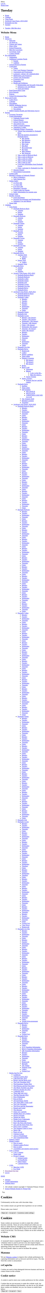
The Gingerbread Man (20, 1137)
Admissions (13, 57)
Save (19, 1291)
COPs (11, 1165)
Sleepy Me (17, 1130)
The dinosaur (17, 1110)
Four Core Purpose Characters (23, 70)
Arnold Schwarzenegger (30, 1021)
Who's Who (13, 46)
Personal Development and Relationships (26, 199)
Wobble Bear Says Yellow (22, 1113)
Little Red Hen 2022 (20, 1078)
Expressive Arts (18, 79)
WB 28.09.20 (30, 391)
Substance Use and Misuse (26, 87)
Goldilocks (17, 1075)
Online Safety (13, 181)
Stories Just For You (15, 1073)
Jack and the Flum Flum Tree (23, 1125)
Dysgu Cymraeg (18, 1156)
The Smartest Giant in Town (22, 1128)
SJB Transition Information (31, 1051)
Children (8, 17)
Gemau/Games (22, 1158)
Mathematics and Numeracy (22, 76)
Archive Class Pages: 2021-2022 (24, 273)
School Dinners (18, 120)
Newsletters (13, 103)
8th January (30, 364)
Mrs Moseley (26, 140)
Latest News (13, 100)
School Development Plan (17, 96)
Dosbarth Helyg (18, 253)
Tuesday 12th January (29, 319)
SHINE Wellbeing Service (18, 105)
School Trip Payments (20, 122)
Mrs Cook (25, 144)
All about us (13, 42)
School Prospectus (15, 48)
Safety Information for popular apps (25, 192)
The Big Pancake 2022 (21, 1095)
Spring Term (22, 260)
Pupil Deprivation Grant (17, 90)
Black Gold (25, 367)
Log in (3, 3)
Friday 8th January (28, 330)
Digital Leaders (14, 1141)
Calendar (12, 101)
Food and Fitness (23, 88)
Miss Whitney (26, 151)
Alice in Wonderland (20, 1136)
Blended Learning (28, 401)
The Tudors (25, 1065)
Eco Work (16, 1169)
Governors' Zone (14, 52)
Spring (20, 212)
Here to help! (17, 1147)
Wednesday (25, 306)
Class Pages (9, 19)
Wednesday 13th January (30, 321)
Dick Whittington (19, 1097)
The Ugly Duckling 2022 (21, 1082)
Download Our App (11, 1171)
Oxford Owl (26, 923)
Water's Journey (27, 378)
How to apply (17, 1143)
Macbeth (25, 1064)
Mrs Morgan (26, 142)
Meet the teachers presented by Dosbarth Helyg (28, 135)
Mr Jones (25, 149)
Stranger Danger (18, 170)
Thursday (25, 308)
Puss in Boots (17, 1099)
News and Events (11, 98)
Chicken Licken (18, 1134)
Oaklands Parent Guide (21, 118)
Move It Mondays (19, 177)
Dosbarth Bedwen (19, 216)
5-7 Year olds (17, 185)
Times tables (26, 356)
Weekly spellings (27, 354)
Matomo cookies (11, 1257)
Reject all (4, 1213)
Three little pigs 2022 (20, 1093)
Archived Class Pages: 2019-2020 (16, 21)
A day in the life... (36, 373)
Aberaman (29, 369)
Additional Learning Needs (18, 59)
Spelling (24, 386)
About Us (8, 39)
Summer (20, 214)
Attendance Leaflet (19, 127)
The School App (18, 124)
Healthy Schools (14, 196)
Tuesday (8, 25)
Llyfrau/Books (22, 1160)
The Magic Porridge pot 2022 (23, 1088)
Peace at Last (17, 1132)
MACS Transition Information (32, 1049)
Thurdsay (25, 866)
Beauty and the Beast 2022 (22, 1080)
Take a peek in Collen (25, 159)
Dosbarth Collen (23, 279)
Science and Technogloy (21, 77)
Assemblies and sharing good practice (25, 1149)
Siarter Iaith (13, 203)
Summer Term (22, 264)
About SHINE (18, 107)
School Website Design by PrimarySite (18, 1189)
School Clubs (13, 194)
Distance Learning (28, 358)
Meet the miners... (36, 375)
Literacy (24, 257)
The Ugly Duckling (19, 1104)
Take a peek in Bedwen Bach (27, 155)
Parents (15, 61)
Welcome (12, 40)
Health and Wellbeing (20, 83)
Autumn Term (22, 255)
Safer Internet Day (19, 179)
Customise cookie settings (26, 1213)
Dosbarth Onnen (18, 223)
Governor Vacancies (16, 114)
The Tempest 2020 (28, 399)
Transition (25, 402)
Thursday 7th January (29, 329)
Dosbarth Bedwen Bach (21, 209)
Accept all (12, 1213)
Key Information (10, 55)
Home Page (5, 5)
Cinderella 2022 (18, 1091)
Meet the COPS (18, 1167)
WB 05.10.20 (30, 393)
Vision (15, 68)
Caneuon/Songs (23, 1163)
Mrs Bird (25, 146)
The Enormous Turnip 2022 (22, 1084)
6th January (30, 360)
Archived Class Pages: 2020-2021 (24, 292)
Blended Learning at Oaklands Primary (22, 175)
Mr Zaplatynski (27, 148)
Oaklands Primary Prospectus (23, 129)
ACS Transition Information (31, 1047)
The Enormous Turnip (20, 1101)
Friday (24, 310)
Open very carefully (20, 1112)
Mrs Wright (25, 138)
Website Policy (10, 1183)
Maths (24, 258)
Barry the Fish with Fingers (22, 1123)
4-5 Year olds (17, 183)
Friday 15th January (28, 325)
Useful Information (15, 116)
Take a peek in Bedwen (25, 157)
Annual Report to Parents (17, 64)
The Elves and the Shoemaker (23, 1106)
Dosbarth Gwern (18, 238)
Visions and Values (15, 44)
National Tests (26, 1067)
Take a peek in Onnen (25, 160)
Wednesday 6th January (29, 327)
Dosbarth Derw (18, 266)
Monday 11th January (29, 317)
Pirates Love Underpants (21, 1119)
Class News (26, 925)
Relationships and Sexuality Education (30, 85)
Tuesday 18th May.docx (13, 28)
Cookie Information (11, 1181)
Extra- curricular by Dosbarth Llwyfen (30, 168)
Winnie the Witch (19, 1117)
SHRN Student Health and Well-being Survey (24, 111)
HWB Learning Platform (21, 125)
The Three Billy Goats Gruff (22, 1102)
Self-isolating (26, 390)
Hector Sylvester (18, 1115)
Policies (11, 94)
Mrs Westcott (26, 153)
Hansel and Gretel (19, 1108)
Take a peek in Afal (24, 162)
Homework (25, 351)
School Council (14, 1139)
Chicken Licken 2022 (20, 1077)
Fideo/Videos (22, 1161)
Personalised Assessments (21, 172)
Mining (28, 371)
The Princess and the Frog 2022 (23, 1086)
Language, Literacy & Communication (26, 74)
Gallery (24, 262)
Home (7, 15)
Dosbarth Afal (18, 231)
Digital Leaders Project (21, 1145)
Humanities (17, 81)
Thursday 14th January (29, 323)
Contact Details (14, 53)
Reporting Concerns (20, 188)
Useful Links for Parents (21, 190)
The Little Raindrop (19, 1121)
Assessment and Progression (22, 72)
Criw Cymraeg (14, 1150)
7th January (30, 362)
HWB (3, 1176)
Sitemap (7, 1180)
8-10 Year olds (18, 186)
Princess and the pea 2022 (22, 1089)
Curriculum (13, 66)
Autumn (20, 210)
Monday (24, 299)
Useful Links (13, 173)
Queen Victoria (31, 377)
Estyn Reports (14, 92)
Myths (24, 365)
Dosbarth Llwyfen (11, 23)
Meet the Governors (15, 50)
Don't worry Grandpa (20, 1126)
